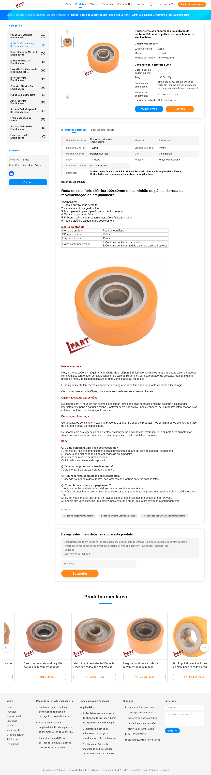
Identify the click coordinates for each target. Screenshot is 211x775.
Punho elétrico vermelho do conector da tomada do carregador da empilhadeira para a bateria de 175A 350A (54, 712)
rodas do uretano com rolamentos (118, 516)
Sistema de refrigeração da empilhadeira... (27, 110)
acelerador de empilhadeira (27, 102)
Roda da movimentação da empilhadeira (27, 44)
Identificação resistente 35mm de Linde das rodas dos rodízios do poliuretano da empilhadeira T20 (79, 667)
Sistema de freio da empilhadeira (27, 127)
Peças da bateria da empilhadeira (27, 36)
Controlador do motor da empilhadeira (27, 53)
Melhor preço (149, 109)
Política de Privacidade (13, 741)
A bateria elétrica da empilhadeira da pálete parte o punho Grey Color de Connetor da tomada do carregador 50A (55, 727)
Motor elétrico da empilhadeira (27, 62)
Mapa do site (13, 730)
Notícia (10, 725)
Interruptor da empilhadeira (27, 79)
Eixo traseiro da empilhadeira (27, 136)
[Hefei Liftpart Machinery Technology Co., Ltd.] (19, 5)
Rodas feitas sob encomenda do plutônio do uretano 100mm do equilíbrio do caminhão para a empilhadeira (99, 718)
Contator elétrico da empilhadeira (27, 87)
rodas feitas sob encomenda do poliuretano (164, 516)
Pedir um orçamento (192, 4)
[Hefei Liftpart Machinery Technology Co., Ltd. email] (11, 173)
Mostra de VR (14, 716)
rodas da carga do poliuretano (78, 516)
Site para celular (15, 734)
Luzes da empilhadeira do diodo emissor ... (27, 70)
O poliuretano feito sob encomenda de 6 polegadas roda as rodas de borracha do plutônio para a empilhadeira (98, 749)
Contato (27, 182)
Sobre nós (12, 721)
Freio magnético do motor (27, 119)
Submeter (80, 573)
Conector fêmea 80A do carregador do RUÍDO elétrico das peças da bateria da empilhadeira (55, 743)
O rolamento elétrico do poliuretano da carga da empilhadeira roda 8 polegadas (99, 733)
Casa (9, 707)
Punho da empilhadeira (27, 95)
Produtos (11, 711)
